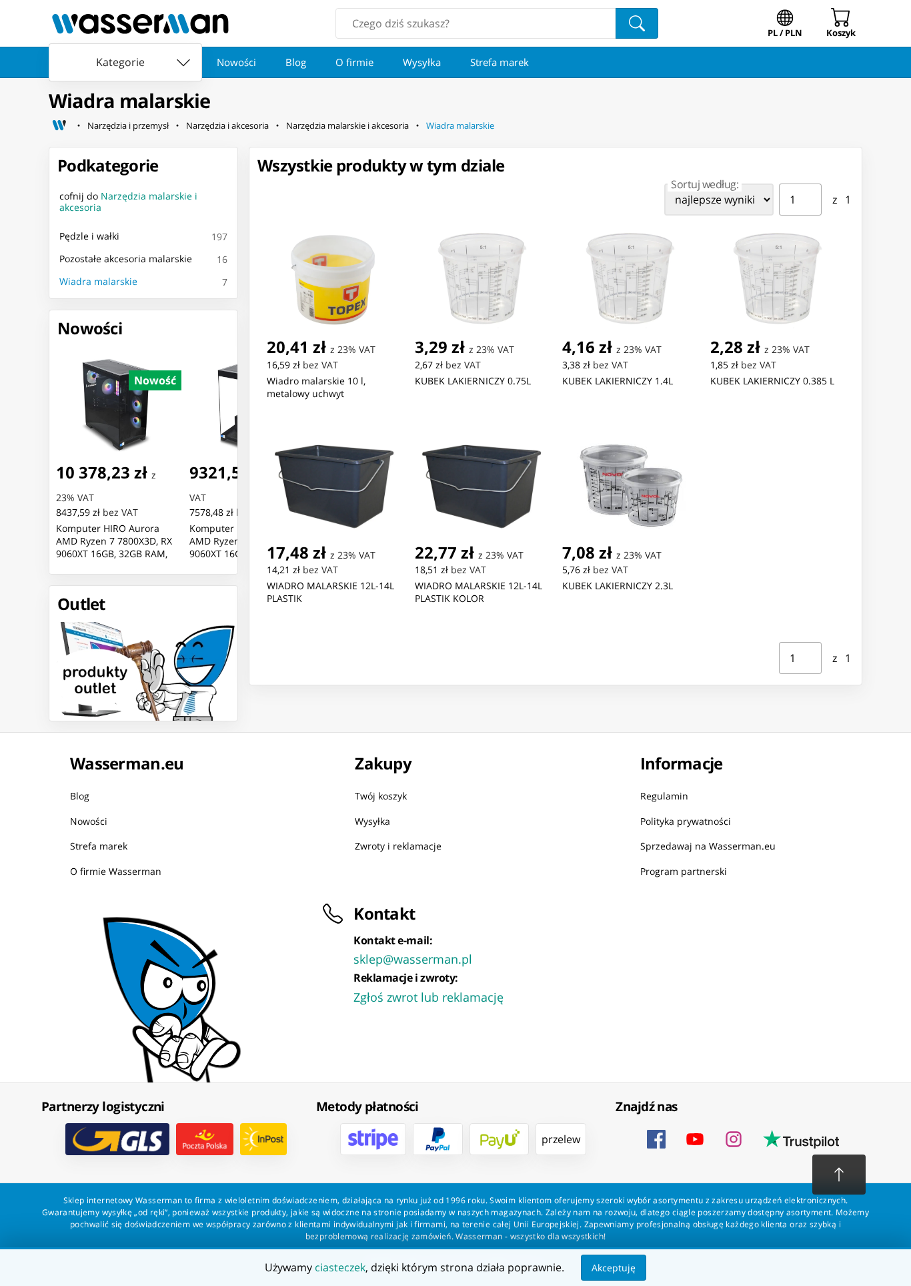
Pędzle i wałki (89, 236)
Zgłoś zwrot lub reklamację (428, 997)
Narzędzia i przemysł (128, 125)
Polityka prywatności (685, 821)
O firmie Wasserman (115, 871)
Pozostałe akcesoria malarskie (125, 258)
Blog (295, 62)
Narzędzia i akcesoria (227, 125)
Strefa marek (499, 62)
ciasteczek (340, 1267)
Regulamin (664, 795)
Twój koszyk (381, 795)
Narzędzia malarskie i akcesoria (347, 125)
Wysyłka (422, 62)
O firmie (354, 62)
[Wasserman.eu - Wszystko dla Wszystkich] (140, 23)
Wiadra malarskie (460, 125)
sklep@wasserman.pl (412, 959)
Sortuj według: (704, 184)
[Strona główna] (59, 125)
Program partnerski (683, 871)
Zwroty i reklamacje (398, 846)
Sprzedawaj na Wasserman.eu (708, 846)
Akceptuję (614, 1267)
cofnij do (128, 202)
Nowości (236, 62)
